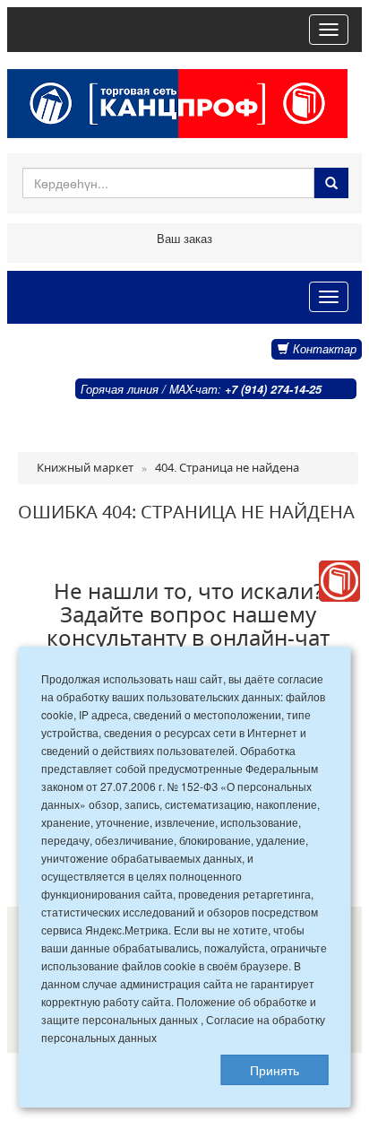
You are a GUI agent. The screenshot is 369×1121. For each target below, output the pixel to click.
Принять (274, 1070)
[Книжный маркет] (339, 581)
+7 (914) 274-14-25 (273, 389)
